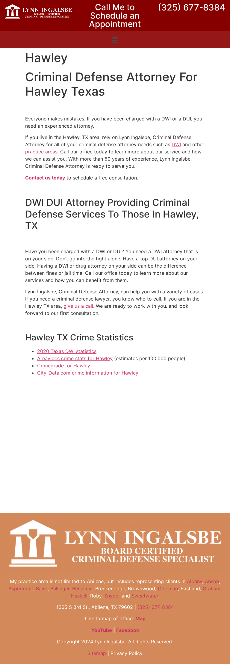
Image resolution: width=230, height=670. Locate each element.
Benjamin (82, 588)
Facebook (127, 630)
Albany (194, 581)
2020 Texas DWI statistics (66, 351)
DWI (176, 144)
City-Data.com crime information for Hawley (87, 373)
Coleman (168, 588)
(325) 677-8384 (191, 7)
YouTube (101, 630)
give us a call (78, 306)
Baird (42, 588)
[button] (115, 39)
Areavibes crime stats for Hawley (75, 358)
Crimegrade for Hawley (63, 366)
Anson (212, 581)
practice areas (41, 152)
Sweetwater (144, 596)
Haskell (79, 596)
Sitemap (96, 653)
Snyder (112, 596)
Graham (211, 588)
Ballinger (59, 588)
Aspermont (20, 588)
